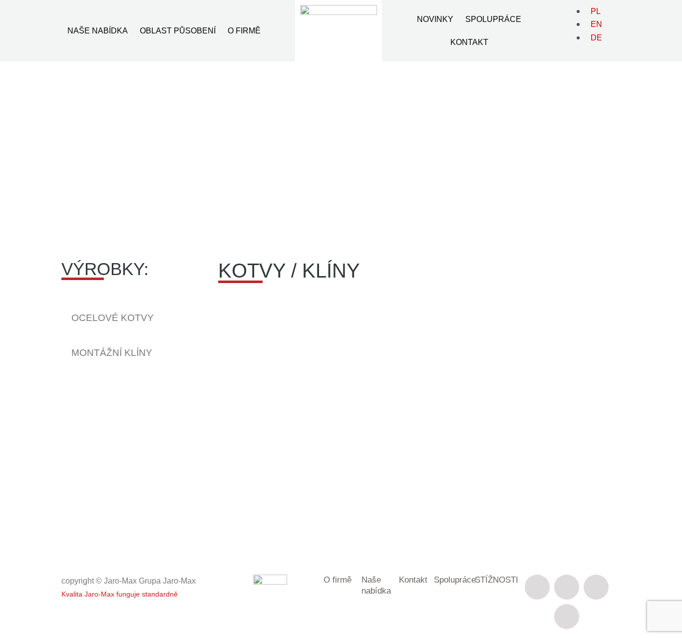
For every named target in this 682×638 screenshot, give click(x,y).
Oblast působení (178, 30)
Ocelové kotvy (112, 318)
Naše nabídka (97, 30)
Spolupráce (493, 19)
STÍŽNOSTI (496, 580)
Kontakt (469, 42)
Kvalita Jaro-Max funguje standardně (119, 594)
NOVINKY (435, 19)
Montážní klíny (111, 352)
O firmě (244, 30)
